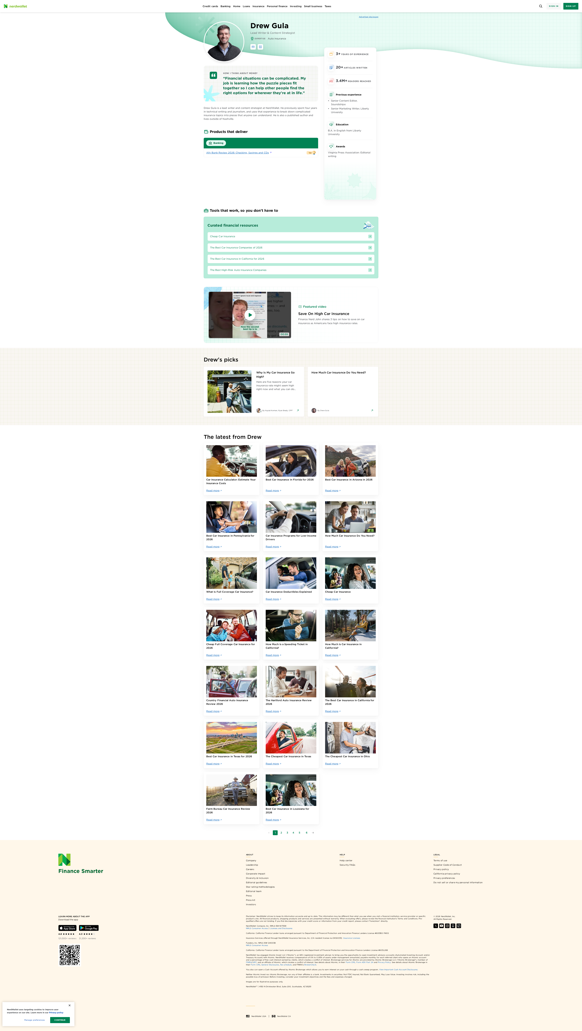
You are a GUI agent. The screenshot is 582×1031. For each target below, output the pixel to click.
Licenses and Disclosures (281, 928)
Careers (250, 869)
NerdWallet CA (284, 1016)
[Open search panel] (540, 6)
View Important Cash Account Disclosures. (398, 969)
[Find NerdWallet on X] (435, 926)
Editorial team (253, 891)
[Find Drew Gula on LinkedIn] (260, 47)
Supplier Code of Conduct (447, 865)
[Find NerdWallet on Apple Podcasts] (453, 926)
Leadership (252, 865)
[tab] (216, 143)
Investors (251, 904)
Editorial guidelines (256, 882)
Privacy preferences (444, 878)
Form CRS (350, 962)
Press (249, 895)
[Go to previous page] (269, 832)
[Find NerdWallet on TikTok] (459, 926)
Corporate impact (255, 873)
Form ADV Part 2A (364, 962)
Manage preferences (34, 1020)
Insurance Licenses (351, 938)
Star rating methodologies (260, 887)
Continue (59, 1020)
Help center (346, 860)
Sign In (553, 6)
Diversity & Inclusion (257, 878)
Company (251, 860)
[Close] (69, 1005)
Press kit (250, 900)
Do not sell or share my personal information (458, 882)
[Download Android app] (89, 928)
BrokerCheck (310, 965)
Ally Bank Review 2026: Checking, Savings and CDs (237, 152)
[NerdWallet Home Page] (15, 6)
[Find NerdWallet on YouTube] (441, 926)
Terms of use (440, 860)
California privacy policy (446, 873)
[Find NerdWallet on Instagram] (447, 926)
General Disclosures (270, 965)
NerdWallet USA (258, 1016)
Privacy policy (441, 869)
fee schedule (286, 965)
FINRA (249, 962)
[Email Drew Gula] (253, 47)
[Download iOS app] (67, 928)
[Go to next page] (312, 832)
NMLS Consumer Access (257, 928)
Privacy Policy (384, 962)
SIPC (255, 962)
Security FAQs (347, 865)
